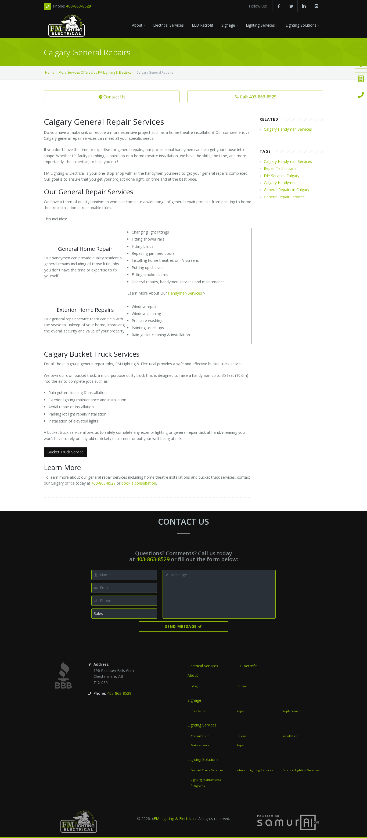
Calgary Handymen (280, 182)
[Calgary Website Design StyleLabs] (288, 822)
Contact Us (114, 97)
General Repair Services (284, 196)
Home (50, 72)
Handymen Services (185, 293)
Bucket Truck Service (65, 451)
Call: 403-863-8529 (258, 97)
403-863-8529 (78, 6)
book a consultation (138, 483)
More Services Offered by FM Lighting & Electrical (95, 72)
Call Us (8, 55)
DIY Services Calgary (281, 175)
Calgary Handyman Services (288, 129)
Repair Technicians (280, 168)
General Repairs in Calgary (286, 189)
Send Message (181, 626)
